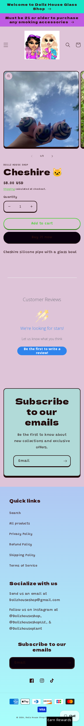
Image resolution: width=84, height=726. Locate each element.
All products (19, 523)
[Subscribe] (65, 461)
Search (15, 513)
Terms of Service (23, 565)
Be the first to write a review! (42, 351)
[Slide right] (52, 156)
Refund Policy (20, 544)
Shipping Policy (22, 555)
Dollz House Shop (35, 718)
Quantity (10, 197)
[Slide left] (32, 156)
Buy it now (42, 237)
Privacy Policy (20, 534)
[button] (6, 45)
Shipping (9, 189)
